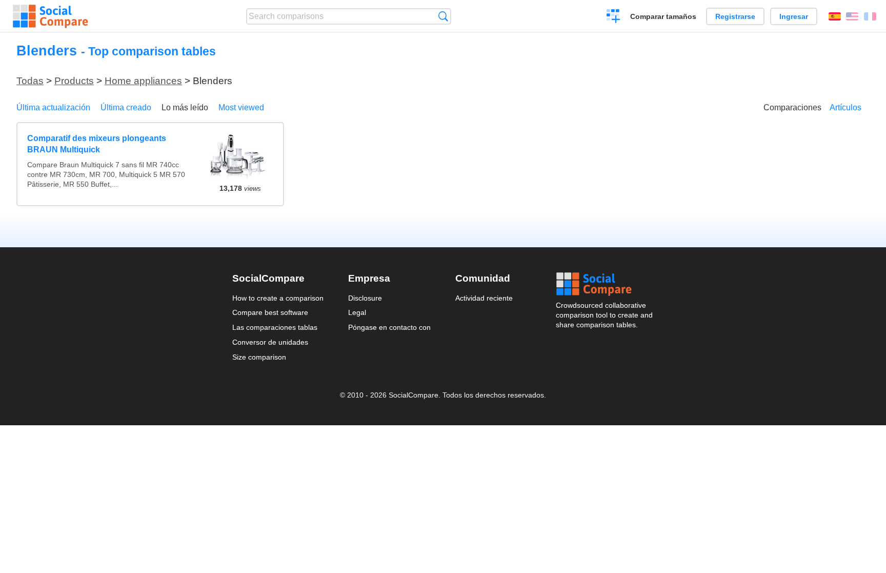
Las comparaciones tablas (274, 327)
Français (870, 16)
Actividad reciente (484, 298)
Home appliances (143, 80)
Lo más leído (185, 107)
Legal (357, 312)
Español (835, 16)
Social (605, 284)
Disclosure (365, 298)
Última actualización (53, 107)
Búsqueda (443, 16)
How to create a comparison (278, 298)
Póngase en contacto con (389, 327)
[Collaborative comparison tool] (50, 16)
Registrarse (735, 16)
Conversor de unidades (270, 342)
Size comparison (259, 357)
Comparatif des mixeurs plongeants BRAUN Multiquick (96, 144)
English (852, 16)
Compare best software (270, 312)
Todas (30, 80)
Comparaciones (792, 107)
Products (74, 80)
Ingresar (793, 16)
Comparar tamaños (663, 16)
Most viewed (241, 107)
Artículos (845, 107)
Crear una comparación (613, 17)
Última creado (125, 107)
